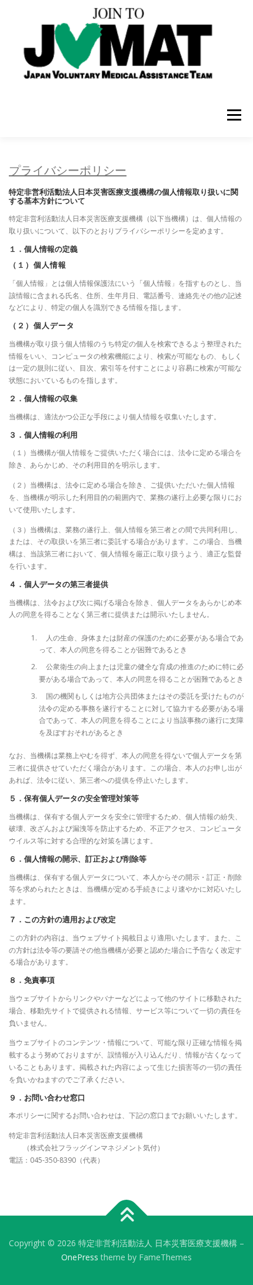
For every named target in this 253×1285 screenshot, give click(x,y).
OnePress (79, 1257)
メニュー (234, 115)
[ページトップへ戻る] (127, 1216)
